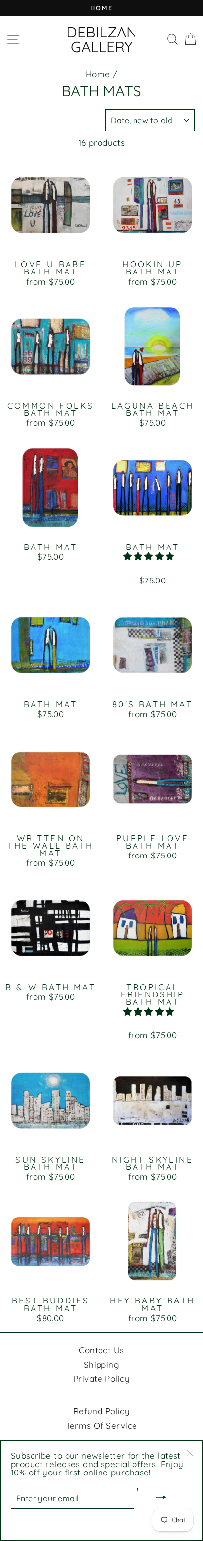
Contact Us (101, 1350)
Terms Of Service (101, 1425)
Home (98, 74)
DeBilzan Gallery (102, 39)
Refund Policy (101, 1411)
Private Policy (101, 1378)
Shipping (101, 1364)
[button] (150, 556)
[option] (101, 8)
